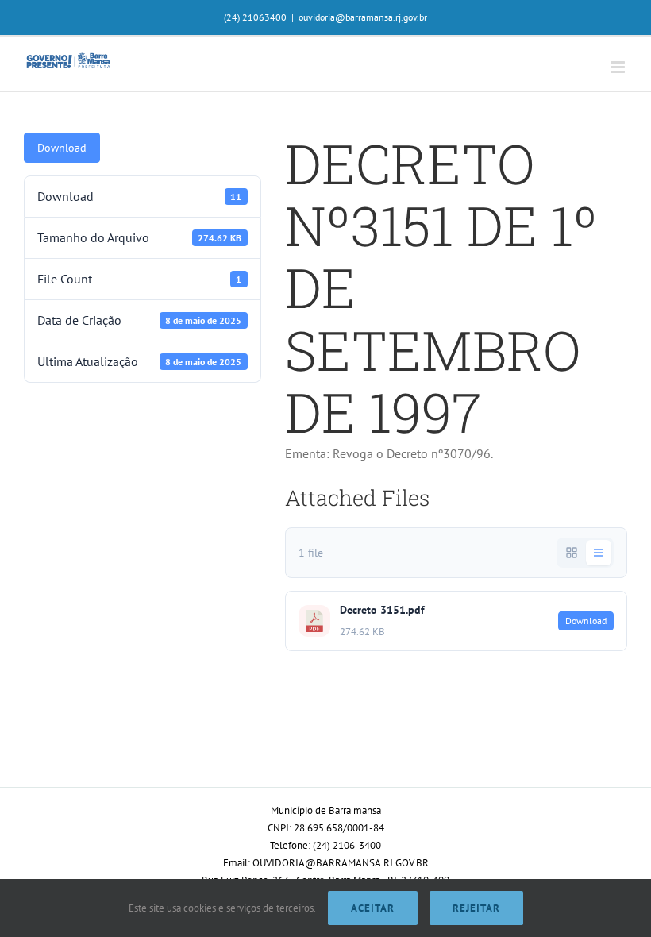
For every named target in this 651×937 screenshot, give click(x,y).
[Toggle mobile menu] (619, 67)
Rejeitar (476, 908)
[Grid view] (571, 552)
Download (62, 148)
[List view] (598, 552)
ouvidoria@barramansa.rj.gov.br (363, 17)
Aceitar (373, 908)
